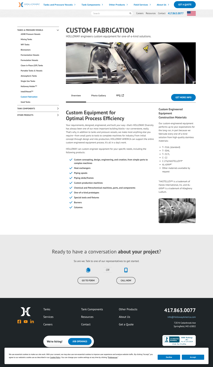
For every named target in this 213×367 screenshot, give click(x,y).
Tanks (46, 309)
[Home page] (29, 4)
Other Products (117, 4)
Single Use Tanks (28, 81)
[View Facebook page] (19, 322)
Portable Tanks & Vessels (31, 70)
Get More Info (183, 97)
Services (48, 317)
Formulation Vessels (29, 60)
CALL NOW (126, 280)
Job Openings (79, 341)
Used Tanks (25, 102)
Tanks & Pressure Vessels (30, 30)
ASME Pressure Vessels (30, 34)
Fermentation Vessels (30, 55)
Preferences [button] (112, 357)
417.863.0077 (176, 13)
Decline (169, 357)
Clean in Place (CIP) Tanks (32, 65)
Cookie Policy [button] (55, 357)
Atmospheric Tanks (29, 76)
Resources (151, 13)
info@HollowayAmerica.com (182, 317)
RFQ (118, 95)
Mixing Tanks (26, 39)
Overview (76, 95)
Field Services (141, 4)
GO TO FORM (88, 280)
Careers (140, 13)
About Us (161, 4)
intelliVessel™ (27, 91)
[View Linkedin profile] (32, 322)
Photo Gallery (98, 95)
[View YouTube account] (26, 322)
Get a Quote (184, 4)
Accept (193, 357)
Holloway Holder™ (29, 86)
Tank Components (90, 4)
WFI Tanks (25, 44)
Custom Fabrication (29, 96)
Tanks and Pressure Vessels (58, 4)
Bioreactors (26, 49)
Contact (161, 13)
